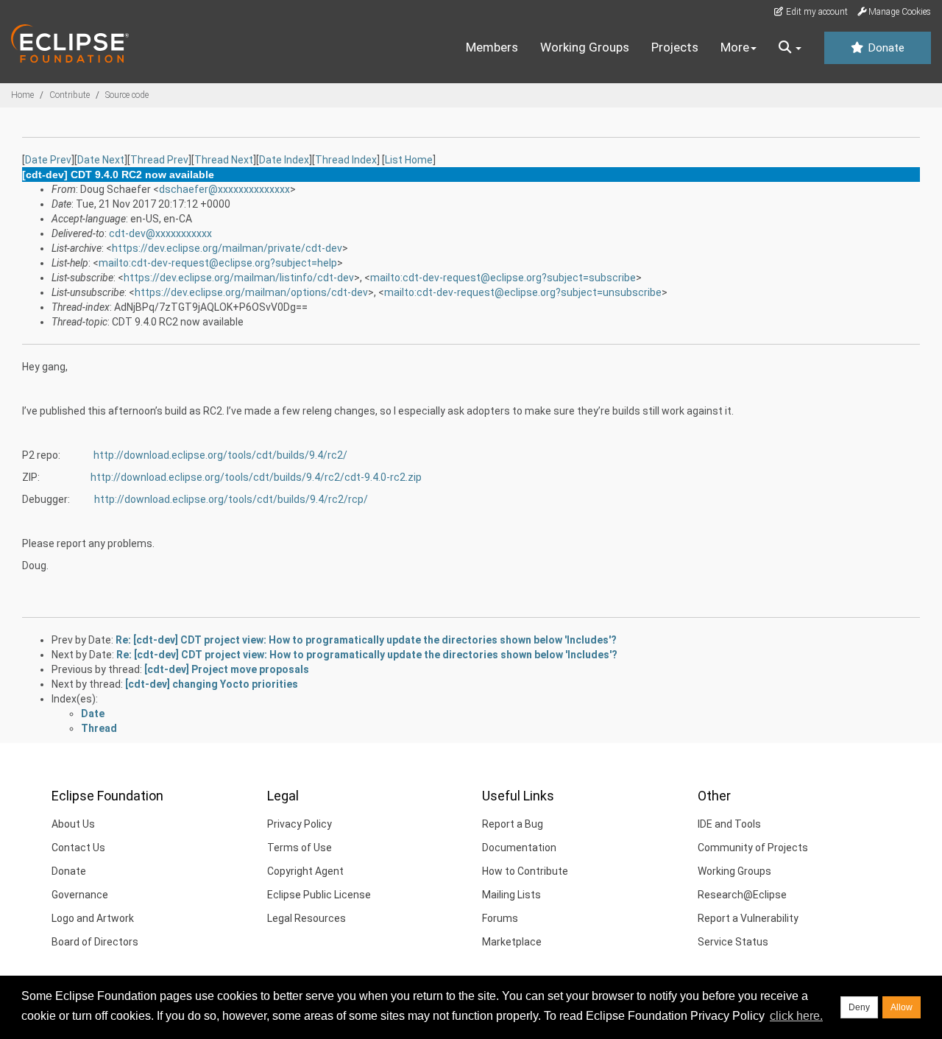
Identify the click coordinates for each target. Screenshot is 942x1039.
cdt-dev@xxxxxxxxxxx (160, 233)
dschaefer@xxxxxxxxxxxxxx (224, 189)
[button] (790, 48)
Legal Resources (306, 918)
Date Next (100, 160)
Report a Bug (512, 824)
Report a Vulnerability (748, 918)
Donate (884, 47)
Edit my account (816, 12)
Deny (859, 1007)
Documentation (519, 847)
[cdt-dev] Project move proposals (226, 669)
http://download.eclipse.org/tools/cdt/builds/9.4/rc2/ (220, 455)
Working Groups (584, 47)
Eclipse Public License (319, 895)
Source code (127, 95)
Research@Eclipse (742, 895)
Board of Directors (95, 942)
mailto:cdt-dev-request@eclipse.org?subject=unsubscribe (523, 292)
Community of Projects (753, 847)
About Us (73, 824)
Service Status (733, 942)
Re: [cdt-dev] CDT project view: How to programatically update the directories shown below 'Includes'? (366, 640)
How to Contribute (525, 871)
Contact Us (78, 847)
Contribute (69, 95)
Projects (674, 47)
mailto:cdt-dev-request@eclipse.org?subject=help (218, 263)
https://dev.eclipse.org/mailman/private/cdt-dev (227, 248)
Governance (80, 895)
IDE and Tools (729, 824)
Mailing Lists (511, 895)
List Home (409, 160)
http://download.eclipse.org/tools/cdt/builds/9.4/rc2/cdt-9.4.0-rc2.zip (256, 477)
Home (22, 95)
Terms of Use (299, 847)
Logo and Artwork (93, 918)
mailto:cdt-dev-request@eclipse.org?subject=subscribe (503, 277)
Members (492, 47)
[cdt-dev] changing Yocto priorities (211, 684)
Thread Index (346, 160)
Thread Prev (159, 160)
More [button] (734, 47)
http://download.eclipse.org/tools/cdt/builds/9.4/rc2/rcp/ (231, 499)
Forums (500, 918)
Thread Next (223, 160)
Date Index (284, 160)
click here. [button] (796, 1016)
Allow (901, 1007)
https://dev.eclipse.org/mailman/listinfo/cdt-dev (239, 277)
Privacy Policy (299, 824)
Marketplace (512, 942)
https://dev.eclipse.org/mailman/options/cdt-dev (251, 292)
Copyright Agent (305, 871)
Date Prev (48, 160)
